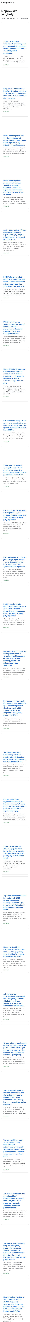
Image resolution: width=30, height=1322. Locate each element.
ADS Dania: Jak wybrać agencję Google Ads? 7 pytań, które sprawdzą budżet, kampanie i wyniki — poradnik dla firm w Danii (14, 470)
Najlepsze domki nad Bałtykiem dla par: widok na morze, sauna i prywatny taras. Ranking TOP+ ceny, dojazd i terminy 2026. (14, 951)
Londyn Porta (7, 2)
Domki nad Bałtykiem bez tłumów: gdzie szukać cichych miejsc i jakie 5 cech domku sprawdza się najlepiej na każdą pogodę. (14, 140)
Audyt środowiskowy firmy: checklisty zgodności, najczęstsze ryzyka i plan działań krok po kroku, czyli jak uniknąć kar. (14, 234)
